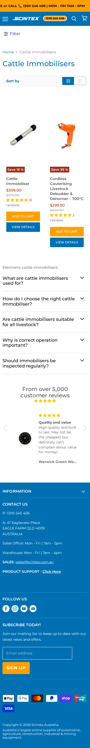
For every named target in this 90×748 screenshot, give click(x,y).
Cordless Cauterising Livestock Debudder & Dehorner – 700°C (67, 188)
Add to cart (23, 216)
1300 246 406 (33, 6)
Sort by (12, 81)
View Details (23, 227)
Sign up (16, 668)
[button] (6, 427)
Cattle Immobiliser (17, 181)
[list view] (80, 81)
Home (8, 52)
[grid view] (68, 81)
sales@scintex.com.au (35, 562)
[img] (45, 401)
